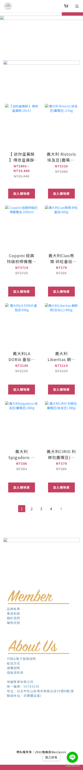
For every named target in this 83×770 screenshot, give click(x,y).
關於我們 (13, 618)
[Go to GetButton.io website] (72, 765)
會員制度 (14, 613)
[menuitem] (21, 508)
